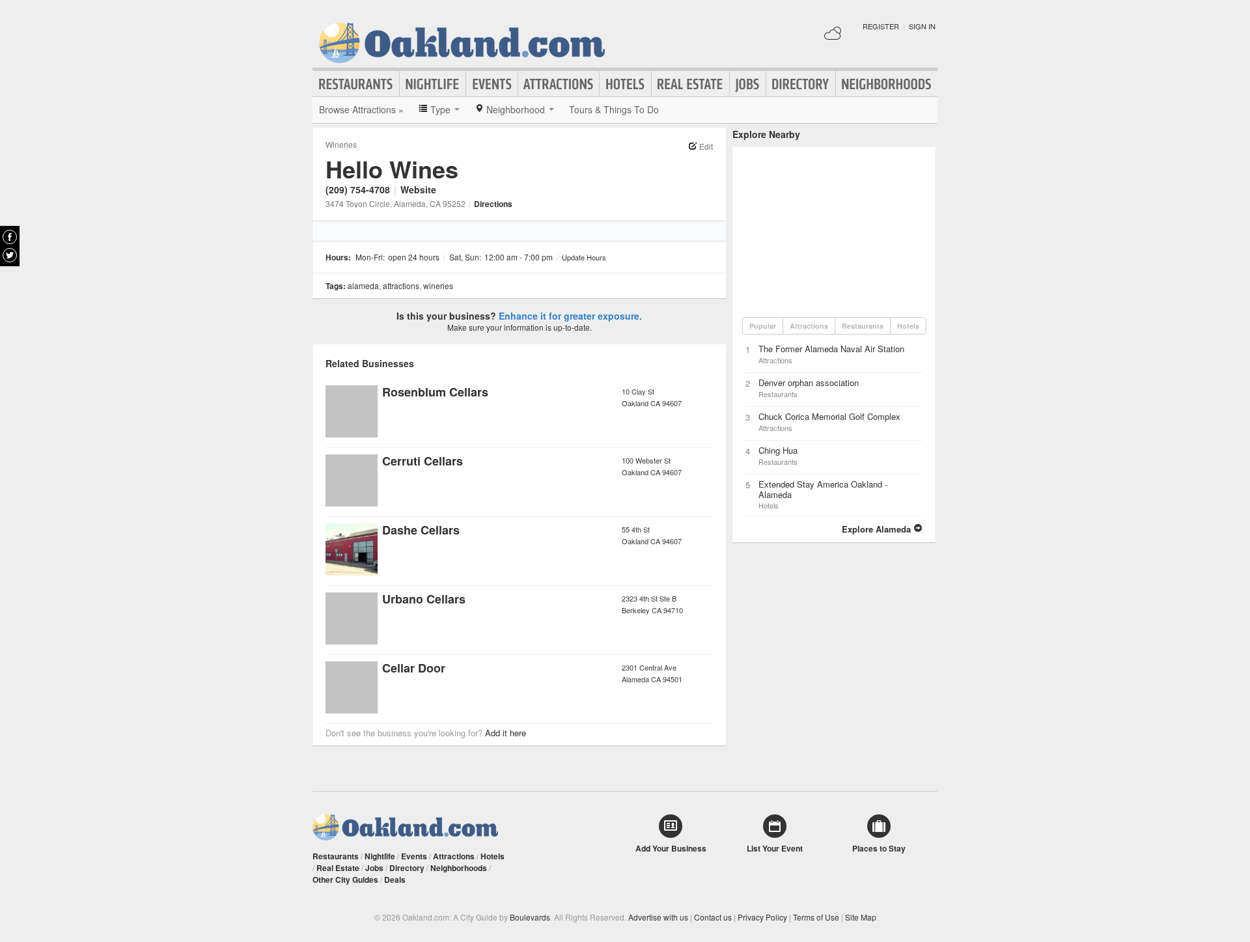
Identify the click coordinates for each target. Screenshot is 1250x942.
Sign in (922, 26)
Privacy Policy (762, 916)
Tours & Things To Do (614, 109)
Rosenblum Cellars (435, 391)
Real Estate (690, 84)
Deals (395, 879)
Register (881, 26)
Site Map (860, 916)
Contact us (713, 916)
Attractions (558, 84)
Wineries (341, 144)
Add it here (505, 733)
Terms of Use (816, 916)
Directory (800, 84)
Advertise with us (658, 916)
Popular (762, 326)
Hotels (625, 84)
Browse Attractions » (361, 109)
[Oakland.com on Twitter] (10, 255)
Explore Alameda (877, 529)
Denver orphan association (808, 382)
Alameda (363, 285)
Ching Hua (778, 450)
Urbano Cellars (423, 598)
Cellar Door (413, 667)
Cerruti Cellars (422, 460)
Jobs (748, 84)
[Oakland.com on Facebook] (10, 237)
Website (418, 189)
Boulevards (530, 916)
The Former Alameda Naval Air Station (831, 348)
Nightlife (432, 84)
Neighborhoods (887, 84)
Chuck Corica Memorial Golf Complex (829, 416)
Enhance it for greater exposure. (570, 315)
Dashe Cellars (421, 529)
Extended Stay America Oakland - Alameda (822, 489)
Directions (493, 204)
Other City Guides (345, 879)
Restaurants (356, 84)
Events (492, 84)
